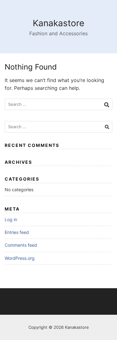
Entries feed (17, 232)
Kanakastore (58, 23)
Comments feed (21, 245)
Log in (11, 219)
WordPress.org (20, 258)
